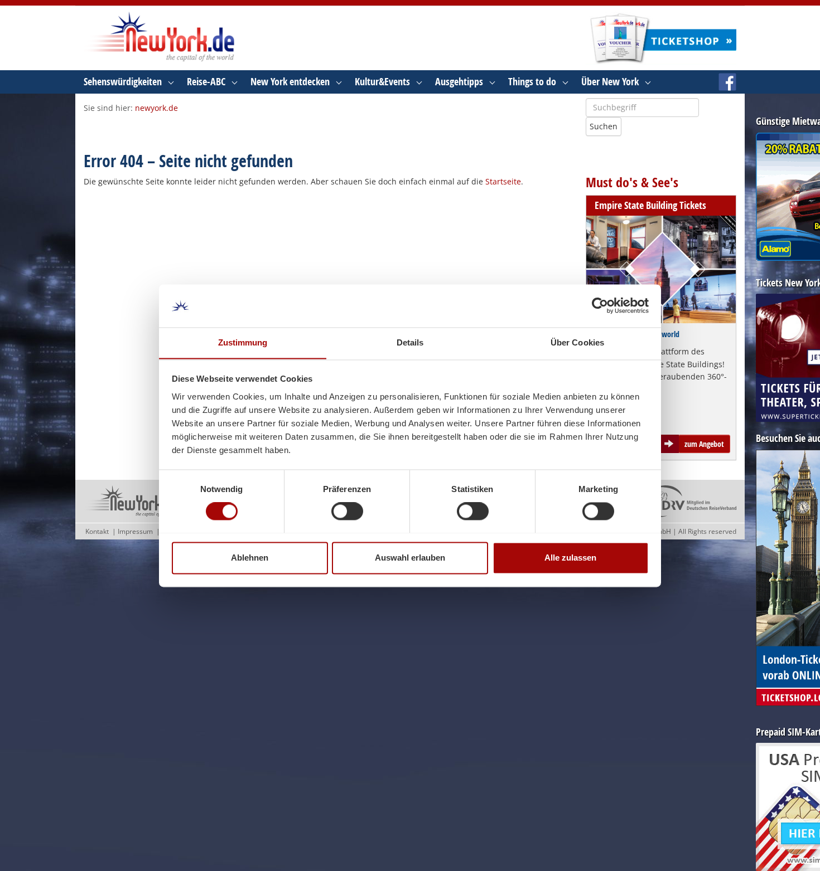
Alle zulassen (570, 557)
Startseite (503, 181)
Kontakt (97, 531)
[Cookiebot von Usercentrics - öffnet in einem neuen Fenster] (600, 305)
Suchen (604, 126)
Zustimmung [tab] (243, 342)
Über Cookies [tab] (577, 342)
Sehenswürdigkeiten (123, 82)
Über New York (610, 82)
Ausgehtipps (459, 82)
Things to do (532, 82)
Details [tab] (410, 342)
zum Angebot (704, 444)
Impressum (135, 531)
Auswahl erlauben (410, 557)
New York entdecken (290, 82)
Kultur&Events (382, 82)
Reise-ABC (206, 82)
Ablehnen (249, 557)
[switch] (347, 511)
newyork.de (156, 108)
